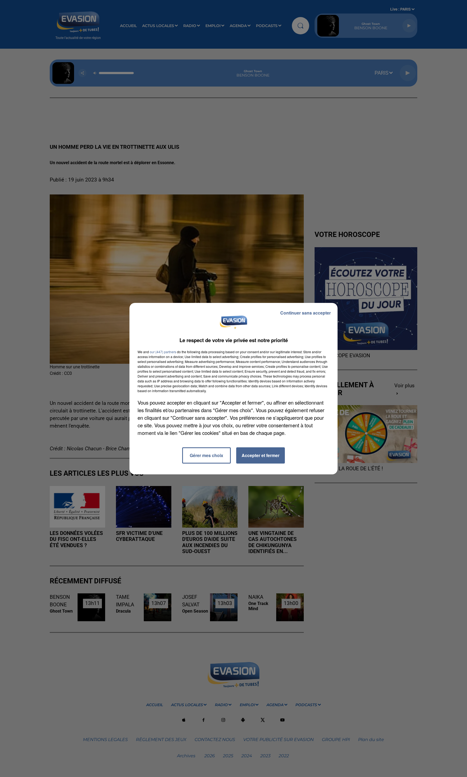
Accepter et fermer (260, 455)
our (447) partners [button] (163, 351)
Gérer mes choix (206, 455)
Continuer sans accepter (305, 313)
